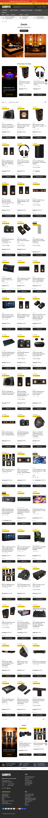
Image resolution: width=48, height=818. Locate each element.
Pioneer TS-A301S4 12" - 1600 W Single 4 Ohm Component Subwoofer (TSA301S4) (38, 434)
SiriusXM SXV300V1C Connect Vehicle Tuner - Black (7, 280)
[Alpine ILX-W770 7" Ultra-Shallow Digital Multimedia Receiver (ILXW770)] (8, 305)
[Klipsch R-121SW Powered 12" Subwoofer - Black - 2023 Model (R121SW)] (24, 115)
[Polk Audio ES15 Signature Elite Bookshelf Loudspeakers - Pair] (24, 342)
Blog (41, 3)
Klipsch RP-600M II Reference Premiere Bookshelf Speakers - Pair (8, 201)
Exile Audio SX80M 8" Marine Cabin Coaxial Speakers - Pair (24, 585)
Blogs (26, 803)
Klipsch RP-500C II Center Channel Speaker (39, 585)
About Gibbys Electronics (30, 776)
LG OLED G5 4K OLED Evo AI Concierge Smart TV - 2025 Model (39, 511)
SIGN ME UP (34, 1)
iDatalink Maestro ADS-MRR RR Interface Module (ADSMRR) (39, 548)
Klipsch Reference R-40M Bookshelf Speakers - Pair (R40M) (23, 201)
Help (35, 3)
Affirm (3, 798)
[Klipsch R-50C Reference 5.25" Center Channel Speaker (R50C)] (39, 381)
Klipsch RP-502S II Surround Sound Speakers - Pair (8, 623)
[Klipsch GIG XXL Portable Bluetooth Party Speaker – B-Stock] (25, 72)
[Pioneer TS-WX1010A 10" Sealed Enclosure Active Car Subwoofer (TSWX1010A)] (8, 381)
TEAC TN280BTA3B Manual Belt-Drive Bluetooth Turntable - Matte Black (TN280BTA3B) (39, 624)
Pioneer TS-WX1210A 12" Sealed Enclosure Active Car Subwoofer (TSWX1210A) (8, 126)
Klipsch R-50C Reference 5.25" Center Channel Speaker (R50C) (38, 393)
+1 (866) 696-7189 (13, 3)
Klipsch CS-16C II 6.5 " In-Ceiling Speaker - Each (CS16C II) (23, 663)
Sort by (11, 102)
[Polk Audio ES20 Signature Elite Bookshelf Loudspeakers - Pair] (8, 229)
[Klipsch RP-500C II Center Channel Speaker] (39, 575)
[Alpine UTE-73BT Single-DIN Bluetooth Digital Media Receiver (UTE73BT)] (24, 537)
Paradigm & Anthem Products (30, 798)
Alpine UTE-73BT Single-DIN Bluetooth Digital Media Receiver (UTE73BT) (23, 548)
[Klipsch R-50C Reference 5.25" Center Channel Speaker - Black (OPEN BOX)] (24, 460)
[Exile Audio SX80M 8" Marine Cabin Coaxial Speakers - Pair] (24, 575)
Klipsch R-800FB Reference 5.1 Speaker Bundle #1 (8, 585)
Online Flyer (27, 802)
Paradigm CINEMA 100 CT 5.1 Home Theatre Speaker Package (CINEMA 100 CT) (25, 745)
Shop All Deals (24, 30)
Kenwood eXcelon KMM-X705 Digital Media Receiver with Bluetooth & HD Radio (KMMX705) (23, 511)
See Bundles (9, 754)
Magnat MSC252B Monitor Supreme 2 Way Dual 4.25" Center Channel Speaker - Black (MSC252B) (8, 511)
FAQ (38, 3)
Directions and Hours (29, 778)
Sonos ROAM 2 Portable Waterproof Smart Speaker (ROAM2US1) (39, 241)
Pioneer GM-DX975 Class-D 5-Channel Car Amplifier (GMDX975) (8, 701)
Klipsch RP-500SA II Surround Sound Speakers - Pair (23, 241)
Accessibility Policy (28, 782)
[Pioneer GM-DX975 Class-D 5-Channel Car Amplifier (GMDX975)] (8, 689)
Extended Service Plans (29, 794)
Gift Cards (27, 804)
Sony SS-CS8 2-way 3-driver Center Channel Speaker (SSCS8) (24, 280)
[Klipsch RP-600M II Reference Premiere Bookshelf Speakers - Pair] (8, 190)
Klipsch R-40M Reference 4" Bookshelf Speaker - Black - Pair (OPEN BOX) (23, 316)
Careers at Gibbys (28, 780)
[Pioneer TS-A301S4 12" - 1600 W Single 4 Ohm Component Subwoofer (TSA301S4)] (39, 422)
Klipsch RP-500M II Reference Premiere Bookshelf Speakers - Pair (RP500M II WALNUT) (23, 393)
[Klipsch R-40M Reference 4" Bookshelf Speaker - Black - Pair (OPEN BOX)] (24, 305)
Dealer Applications (28, 800)
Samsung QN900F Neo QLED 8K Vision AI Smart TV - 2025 (39, 470)
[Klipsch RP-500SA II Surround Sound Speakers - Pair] (24, 229)
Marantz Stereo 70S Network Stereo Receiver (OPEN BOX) (39, 662)
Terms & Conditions (28, 783)
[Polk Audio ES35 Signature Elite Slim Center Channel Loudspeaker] (39, 689)
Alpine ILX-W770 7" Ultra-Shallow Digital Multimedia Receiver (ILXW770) (8, 316)
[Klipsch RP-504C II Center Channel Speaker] (39, 190)
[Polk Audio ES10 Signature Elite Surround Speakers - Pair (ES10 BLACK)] (24, 422)
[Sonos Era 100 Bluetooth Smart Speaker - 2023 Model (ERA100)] (39, 151)
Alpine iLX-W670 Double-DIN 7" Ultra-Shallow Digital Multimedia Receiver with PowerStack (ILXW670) (8, 549)
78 (28, 719)
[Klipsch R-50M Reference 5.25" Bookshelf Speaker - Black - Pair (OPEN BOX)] (39, 268)
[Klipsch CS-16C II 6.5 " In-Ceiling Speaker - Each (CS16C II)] (24, 651)
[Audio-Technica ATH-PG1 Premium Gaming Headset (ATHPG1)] (39, 72)
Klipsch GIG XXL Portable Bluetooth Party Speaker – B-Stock (24, 83)
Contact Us (27, 779)
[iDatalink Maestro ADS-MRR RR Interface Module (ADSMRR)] (39, 537)
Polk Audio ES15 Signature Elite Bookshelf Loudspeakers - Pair (23, 354)
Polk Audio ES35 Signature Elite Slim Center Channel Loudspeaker (39, 701)
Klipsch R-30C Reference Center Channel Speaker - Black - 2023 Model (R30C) (8, 433)
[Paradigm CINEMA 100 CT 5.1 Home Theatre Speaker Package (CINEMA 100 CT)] (25, 734)
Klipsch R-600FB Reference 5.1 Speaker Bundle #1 (8, 470)
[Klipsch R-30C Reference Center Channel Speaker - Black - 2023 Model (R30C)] (8, 422)
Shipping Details (5, 795)
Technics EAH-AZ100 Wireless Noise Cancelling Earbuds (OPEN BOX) (39, 354)
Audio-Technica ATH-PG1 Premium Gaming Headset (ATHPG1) (39, 83)
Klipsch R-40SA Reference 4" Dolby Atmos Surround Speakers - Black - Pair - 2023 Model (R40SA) (39, 316)
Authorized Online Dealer (6, 803)
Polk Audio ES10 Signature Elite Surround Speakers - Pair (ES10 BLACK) (23, 433)
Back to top (24, 768)
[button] (44, 7)
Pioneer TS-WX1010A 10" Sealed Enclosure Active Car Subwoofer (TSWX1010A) (8, 393)
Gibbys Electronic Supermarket (10, 813)
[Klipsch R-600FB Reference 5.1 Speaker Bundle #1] (8, 460)
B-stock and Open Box (29, 795)
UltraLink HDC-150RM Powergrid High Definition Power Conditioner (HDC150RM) (8, 663)
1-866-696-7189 (11, 783)
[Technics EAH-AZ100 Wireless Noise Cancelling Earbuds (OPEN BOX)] (39, 342)
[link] (10, 719)
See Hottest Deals (9, 94)
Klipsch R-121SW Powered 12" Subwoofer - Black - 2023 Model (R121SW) (23, 126)
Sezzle (3, 799)
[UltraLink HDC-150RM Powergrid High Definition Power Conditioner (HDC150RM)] (8, 651)
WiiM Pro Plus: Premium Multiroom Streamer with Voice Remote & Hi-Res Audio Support (23, 701)
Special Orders (28, 796)
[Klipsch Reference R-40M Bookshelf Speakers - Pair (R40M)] (24, 190)
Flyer (45, 3)
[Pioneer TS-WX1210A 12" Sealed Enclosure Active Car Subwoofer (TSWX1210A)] (8, 115)
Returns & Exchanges (6, 796)
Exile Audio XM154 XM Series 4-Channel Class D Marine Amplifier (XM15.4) (8, 354)
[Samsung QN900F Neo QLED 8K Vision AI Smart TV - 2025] (39, 460)
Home (3, 21)
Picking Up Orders (5, 794)
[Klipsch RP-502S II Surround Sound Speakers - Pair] (8, 612)
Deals (6, 21)
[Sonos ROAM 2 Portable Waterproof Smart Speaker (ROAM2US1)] (39, 229)
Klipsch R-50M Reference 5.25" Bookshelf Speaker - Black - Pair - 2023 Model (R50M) (8, 163)
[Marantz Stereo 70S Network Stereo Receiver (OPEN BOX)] (39, 651)
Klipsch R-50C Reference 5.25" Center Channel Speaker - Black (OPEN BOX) (23, 471)
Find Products (12, 56)
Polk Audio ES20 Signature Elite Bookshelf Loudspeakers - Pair (8, 241)
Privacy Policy (27, 784)
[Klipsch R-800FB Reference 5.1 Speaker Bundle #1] (8, 575)
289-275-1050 (10, 785)
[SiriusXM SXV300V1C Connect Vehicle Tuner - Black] (8, 268)
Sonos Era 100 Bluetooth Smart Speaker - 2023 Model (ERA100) (39, 162)
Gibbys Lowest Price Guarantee (8, 800)
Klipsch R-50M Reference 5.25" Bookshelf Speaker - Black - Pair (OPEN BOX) (38, 280)
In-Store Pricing (5, 802)
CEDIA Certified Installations (30, 799)
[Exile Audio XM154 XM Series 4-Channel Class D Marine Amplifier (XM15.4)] (8, 342)
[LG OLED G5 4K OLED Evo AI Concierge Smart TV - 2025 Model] (39, 499)
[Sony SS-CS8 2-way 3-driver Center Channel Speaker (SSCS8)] (24, 268)
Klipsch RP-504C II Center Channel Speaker (39, 200)
